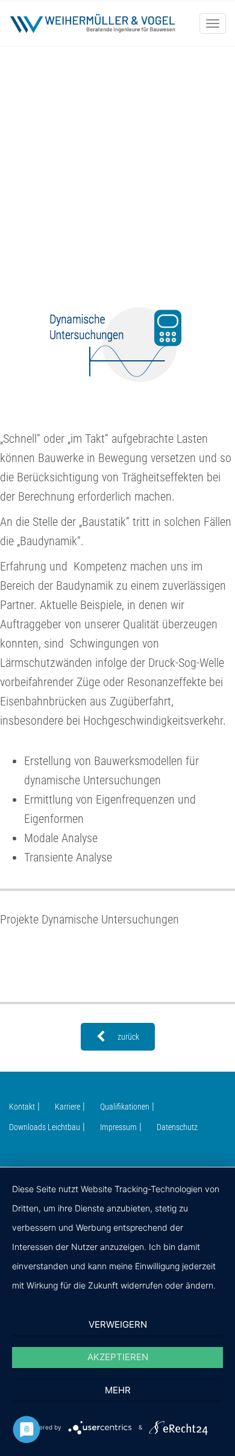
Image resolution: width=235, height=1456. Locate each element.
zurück (128, 1037)
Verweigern (118, 1324)
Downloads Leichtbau (44, 1127)
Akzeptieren (117, 1357)
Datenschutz (177, 1127)
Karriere (67, 1106)
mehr (118, 1390)
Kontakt (22, 1106)
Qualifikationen (124, 1106)
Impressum (118, 1127)
